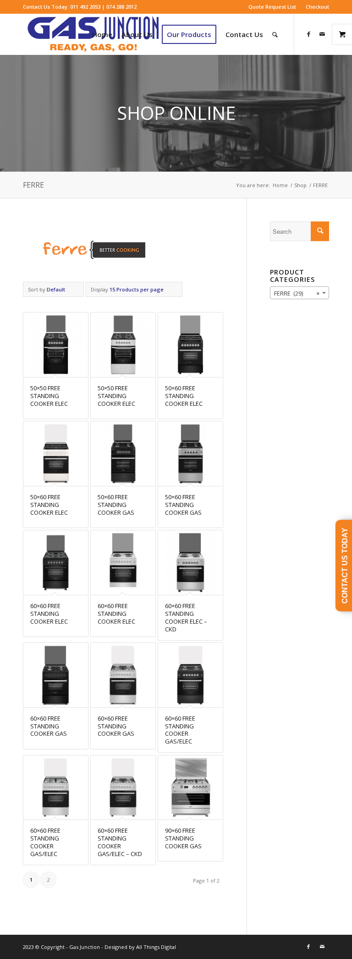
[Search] (275, 34)
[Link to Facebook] (308, 34)
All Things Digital (155, 946)
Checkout (317, 6)
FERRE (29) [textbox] (296, 293)
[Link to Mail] (322, 34)
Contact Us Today (345, 565)
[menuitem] (272, 7)
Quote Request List (272, 6)
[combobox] (299, 292)
